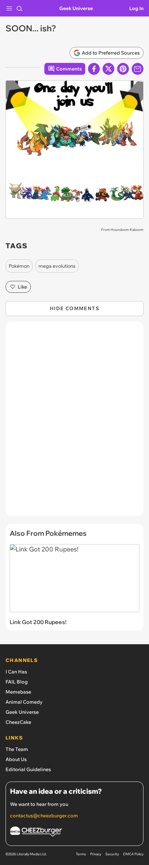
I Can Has (16, 672)
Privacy (95, 854)
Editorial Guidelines (28, 769)
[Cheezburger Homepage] (74, 832)
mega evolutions (57, 266)
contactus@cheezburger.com (44, 816)
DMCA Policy (133, 854)
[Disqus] (74, 422)
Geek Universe (76, 8)
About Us (16, 759)
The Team (17, 749)
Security (112, 854)
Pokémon (19, 266)
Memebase (18, 692)
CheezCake (18, 722)
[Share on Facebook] (94, 69)
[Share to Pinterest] (123, 69)
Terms (81, 854)
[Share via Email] (137, 69)
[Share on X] (108, 69)
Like (22, 287)
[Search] (19, 8)
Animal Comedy (24, 702)
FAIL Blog (17, 682)
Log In (136, 8)
